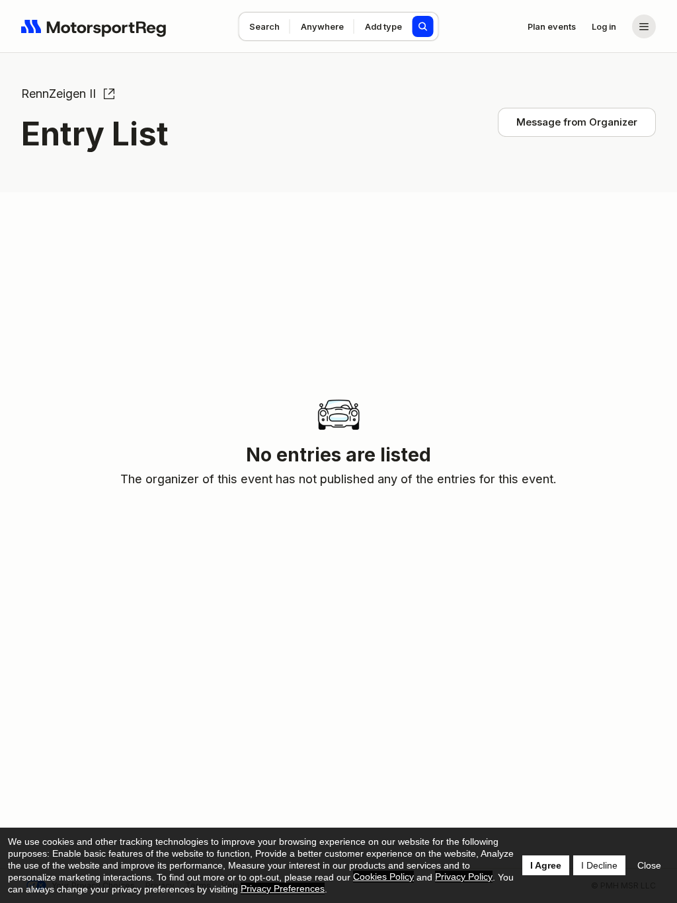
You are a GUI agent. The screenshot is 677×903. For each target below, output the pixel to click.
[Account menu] (644, 26)
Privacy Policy (464, 876)
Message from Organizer (576, 122)
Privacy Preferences (283, 888)
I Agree (545, 865)
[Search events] (423, 26)
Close (649, 865)
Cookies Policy (383, 876)
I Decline (599, 865)
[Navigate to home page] (94, 26)
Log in (604, 26)
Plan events (552, 26)
